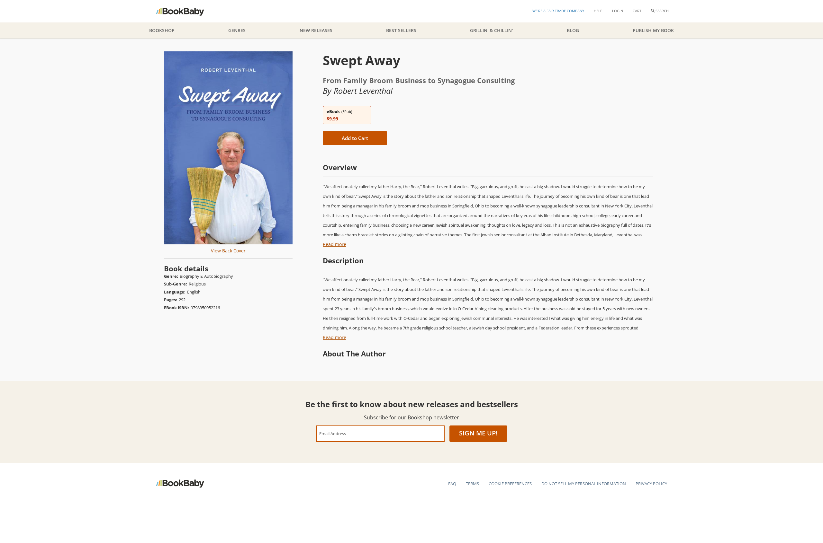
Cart (637, 10)
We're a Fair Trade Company (558, 10)
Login (617, 10)
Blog (573, 30)
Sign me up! (478, 433)
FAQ (452, 483)
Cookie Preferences (510, 483)
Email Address (332, 433)
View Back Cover (228, 251)
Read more (334, 244)
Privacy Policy (651, 483)
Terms (472, 483)
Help (598, 10)
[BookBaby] (185, 11)
